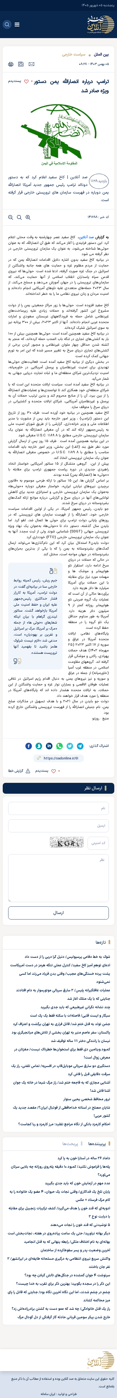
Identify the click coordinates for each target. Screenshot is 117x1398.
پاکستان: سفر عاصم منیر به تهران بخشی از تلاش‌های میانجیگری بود (61, 1032)
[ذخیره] (21, 64)
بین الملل (101, 54)
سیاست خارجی (73, 54)
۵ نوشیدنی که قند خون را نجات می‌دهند (80, 1225)
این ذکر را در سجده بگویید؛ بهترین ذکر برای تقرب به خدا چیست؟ (63, 1284)
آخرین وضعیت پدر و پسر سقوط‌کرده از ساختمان (75, 1250)
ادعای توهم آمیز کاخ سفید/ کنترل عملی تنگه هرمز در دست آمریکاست (60, 965)
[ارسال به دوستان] (31, 64)
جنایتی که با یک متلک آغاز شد (88, 999)
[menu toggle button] (17, 24)
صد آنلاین (86, 237)
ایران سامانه (48, 1394)
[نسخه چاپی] (10, 64)
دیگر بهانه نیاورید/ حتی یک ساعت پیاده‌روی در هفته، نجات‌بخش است (59, 1233)
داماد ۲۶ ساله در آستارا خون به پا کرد (84, 1158)
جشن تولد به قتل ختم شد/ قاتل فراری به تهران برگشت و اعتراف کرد (61, 1024)
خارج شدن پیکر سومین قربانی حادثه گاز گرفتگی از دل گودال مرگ (63, 1317)
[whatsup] (59, 746)
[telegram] (80, 746)
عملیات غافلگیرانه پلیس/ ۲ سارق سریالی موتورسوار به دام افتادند (63, 990)
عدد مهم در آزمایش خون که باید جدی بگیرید (77, 1183)
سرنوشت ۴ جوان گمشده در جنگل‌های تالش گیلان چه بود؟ (67, 1275)
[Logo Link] (100, 24)
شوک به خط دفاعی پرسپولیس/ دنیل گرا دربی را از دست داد (67, 957)
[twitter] (69, 746)
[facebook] (28, 746)
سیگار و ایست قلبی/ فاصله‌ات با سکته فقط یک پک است (70, 1016)
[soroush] (38, 746)
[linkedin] (49, 746)
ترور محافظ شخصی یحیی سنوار (86, 1099)
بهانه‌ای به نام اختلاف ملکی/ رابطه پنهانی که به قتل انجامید (67, 1242)
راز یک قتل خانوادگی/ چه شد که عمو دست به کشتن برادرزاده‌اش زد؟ (61, 1309)
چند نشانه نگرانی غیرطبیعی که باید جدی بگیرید (75, 1007)
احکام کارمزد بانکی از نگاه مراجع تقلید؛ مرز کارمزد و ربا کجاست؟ (64, 1124)
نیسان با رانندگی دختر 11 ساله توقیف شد (80, 1041)
